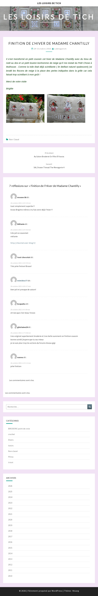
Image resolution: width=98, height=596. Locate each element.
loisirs (11, 445)
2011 (10, 570)
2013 (10, 559)
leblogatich (60, 49)
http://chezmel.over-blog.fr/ (23, 243)
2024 (10, 497)
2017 (10, 536)
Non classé (14, 139)
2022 (10, 508)
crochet (11, 434)
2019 (10, 525)
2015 (10, 547)
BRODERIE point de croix (19, 428)
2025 (10, 491)
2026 (10, 486)
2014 (10, 553)
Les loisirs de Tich (49, 3)
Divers (11, 440)
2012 (10, 564)
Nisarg (75, 591)
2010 (10, 576)
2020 (10, 519)
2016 (10, 542)
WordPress (57, 591)
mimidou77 (22, 280)
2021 (10, 514)
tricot (10, 462)
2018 (10, 531)
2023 (10, 502)
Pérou (10, 456)
